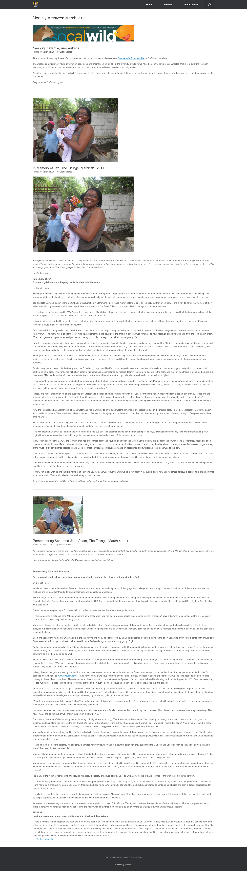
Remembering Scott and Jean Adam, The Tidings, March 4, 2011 (81, 540)
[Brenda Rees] (35, 4)
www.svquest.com (67, 675)
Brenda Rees (66, 51)
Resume (167, 4)
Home (149, 4)
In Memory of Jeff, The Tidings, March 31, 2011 (68, 167)
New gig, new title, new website (56, 48)
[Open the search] (209, 4)
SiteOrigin (121, 864)
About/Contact (191, 4)
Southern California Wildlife (131, 58)
